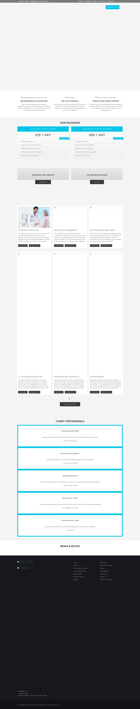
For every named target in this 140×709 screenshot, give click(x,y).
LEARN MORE (64, 138)
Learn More (43, 182)
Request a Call (77, 574)
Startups (88, 1)
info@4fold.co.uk (22, 691)
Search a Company (106, 579)
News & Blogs (104, 571)
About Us (81, 1)
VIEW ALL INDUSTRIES (70, 404)
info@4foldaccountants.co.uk (39, 1)
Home (75, 562)
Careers (102, 576)
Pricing (94, 1)
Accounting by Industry (80, 568)
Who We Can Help (106, 565)
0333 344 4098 (23, 1)
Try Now (97, 182)
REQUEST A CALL (34, 245)
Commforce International (52, 705)
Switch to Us (102, 1)
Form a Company (78, 576)
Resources (111, 1)
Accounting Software (79, 571)
